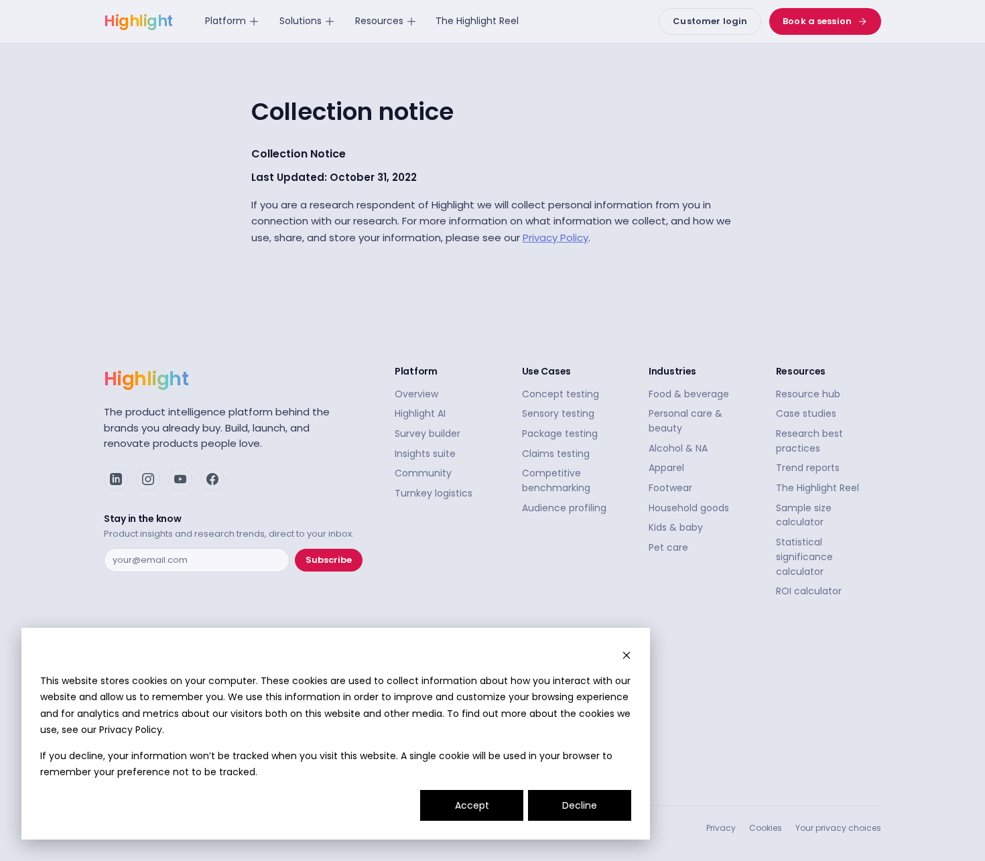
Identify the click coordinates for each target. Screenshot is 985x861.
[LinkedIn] (116, 479)
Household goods (689, 508)
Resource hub (808, 394)
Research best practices (809, 441)
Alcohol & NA (678, 448)
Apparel (666, 467)
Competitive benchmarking (556, 480)
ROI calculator (809, 591)
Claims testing (556, 453)
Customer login (710, 21)
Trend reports (808, 467)
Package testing (560, 433)
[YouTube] (180, 479)
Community (423, 473)
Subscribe (329, 559)
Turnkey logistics (433, 493)
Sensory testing (558, 413)
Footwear (670, 487)
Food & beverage (689, 394)
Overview (416, 394)
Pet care (668, 547)
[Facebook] (212, 479)
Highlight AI (420, 413)
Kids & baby (676, 527)
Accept (472, 805)
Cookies (765, 828)
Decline (579, 805)
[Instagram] (148, 479)
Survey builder (427, 433)
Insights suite (425, 453)
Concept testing (560, 394)
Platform (225, 20)
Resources (379, 20)
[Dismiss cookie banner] (626, 655)
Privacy (721, 828)
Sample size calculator (804, 515)
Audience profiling (564, 508)
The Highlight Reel (477, 20)
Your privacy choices (838, 828)
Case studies (806, 413)
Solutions (300, 20)
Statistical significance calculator (804, 556)
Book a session (817, 21)
